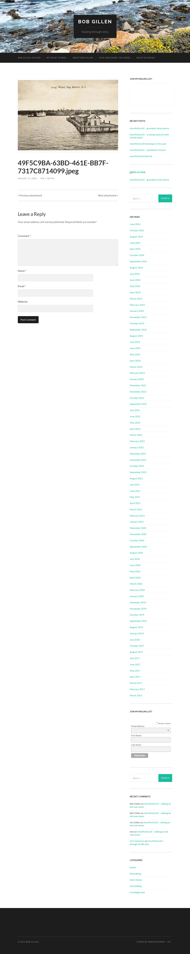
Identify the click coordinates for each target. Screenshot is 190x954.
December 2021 (138, 453)
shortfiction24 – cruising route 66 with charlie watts (149, 136)
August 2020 (136, 552)
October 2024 (137, 255)
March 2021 (136, 509)
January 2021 (137, 521)
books (133, 867)
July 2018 (135, 639)
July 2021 (135, 484)
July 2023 (135, 341)
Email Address (150, 726)
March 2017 (136, 682)
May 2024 (135, 286)
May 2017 (135, 670)
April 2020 (135, 577)
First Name (136, 735)
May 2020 (135, 571)
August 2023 (136, 335)
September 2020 (138, 546)
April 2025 (135, 248)
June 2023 (135, 348)
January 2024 (137, 310)
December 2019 (138, 602)
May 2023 (135, 354)
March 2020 (136, 583)
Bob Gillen (95, 21)
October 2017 (137, 645)
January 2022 (137, 447)
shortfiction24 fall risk (141, 156)
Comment (24, 235)
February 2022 (137, 441)
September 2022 (138, 403)
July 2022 (135, 410)
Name (22, 270)
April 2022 (135, 428)
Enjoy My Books (145, 58)
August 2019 (136, 627)
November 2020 (138, 534)
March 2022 (136, 434)
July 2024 (135, 273)
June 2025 (135, 242)
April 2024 (135, 292)
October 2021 (137, 465)
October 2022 (137, 397)
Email (22, 286)
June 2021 (135, 490)
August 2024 (136, 267)
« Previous (30, 195)
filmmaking (135, 873)
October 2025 (137, 230)
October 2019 (137, 614)
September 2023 (138, 329)
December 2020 (138, 527)
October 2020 (137, 540)
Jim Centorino (137, 840)
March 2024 (136, 298)
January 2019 (137, 633)
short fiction (136, 879)
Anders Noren (156, 942)
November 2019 (138, 608)
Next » (108, 195)
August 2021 (136, 478)
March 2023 (136, 366)
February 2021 (137, 515)
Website (23, 301)
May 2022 (135, 422)
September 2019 (138, 620)
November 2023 (138, 317)
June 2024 (135, 279)
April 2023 (135, 360)
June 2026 (135, 224)
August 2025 (136, 236)
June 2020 (135, 565)
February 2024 (137, 304)
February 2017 (137, 689)
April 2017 (135, 676)
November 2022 (138, 391)
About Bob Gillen (83, 58)
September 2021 (138, 472)
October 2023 (137, 323)
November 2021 (138, 459)
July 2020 (135, 558)
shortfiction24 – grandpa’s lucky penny (149, 128)
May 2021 (135, 496)
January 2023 (137, 379)
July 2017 (135, 658)
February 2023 (137, 372)
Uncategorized (137, 892)
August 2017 (136, 651)
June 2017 (135, 664)
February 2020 (137, 589)
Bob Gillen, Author (29, 58)
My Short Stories (56, 58)
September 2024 (138, 261)
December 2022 (138, 385)
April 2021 (135, 503)
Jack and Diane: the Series (114, 58)
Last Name (136, 745)
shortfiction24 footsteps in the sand (148, 143)
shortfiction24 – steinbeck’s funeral (148, 149)
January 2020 (137, 596)
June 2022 (135, 416)
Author (141, 172)
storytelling (135, 886)
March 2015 (136, 695)
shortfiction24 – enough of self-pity (147, 842)
